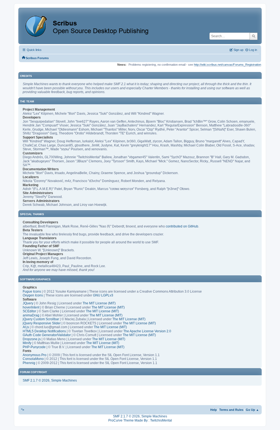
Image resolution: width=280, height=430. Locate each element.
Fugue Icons (32, 291)
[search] (254, 36)
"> (22, 409)
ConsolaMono (33, 359)
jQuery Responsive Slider (42, 323)
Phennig (29, 363)
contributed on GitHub (182, 226)
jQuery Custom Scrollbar (41, 319)
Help (213, 409)
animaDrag (31, 315)
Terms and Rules (231, 409)
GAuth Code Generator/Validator (47, 335)
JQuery (28, 303)
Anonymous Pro (34, 355)
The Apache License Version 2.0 (147, 331)
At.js (26, 327)
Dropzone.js (32, 339)
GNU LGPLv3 (103, 295)
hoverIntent (31, 307)
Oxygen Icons (33, 295)
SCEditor (29, 311)
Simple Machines (64, 380)
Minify (27, 343)
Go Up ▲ (252, 409)
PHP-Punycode (34, 347)
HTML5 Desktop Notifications (44, 331)
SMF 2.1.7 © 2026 (36, 380)
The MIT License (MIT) (99, 303)
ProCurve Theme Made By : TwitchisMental (140, 420)
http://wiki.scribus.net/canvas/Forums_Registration (227, 64)
